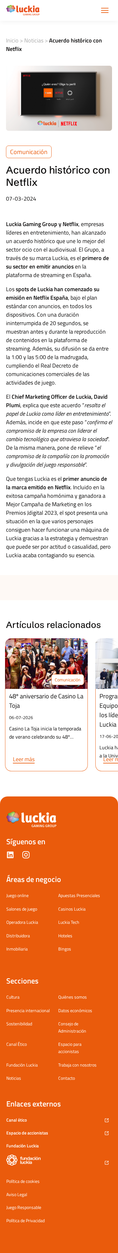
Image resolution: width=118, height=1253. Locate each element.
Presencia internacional (28, 1010)
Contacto (66, 1078)
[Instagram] (26, 856)
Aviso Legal (16, 1194)
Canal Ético (16, 1044)
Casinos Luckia (72, 909)
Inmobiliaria (17, 948)
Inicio (12, 40)
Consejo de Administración (72, 1027)
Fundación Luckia (22, 1065)
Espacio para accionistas (69, 1048)
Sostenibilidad (19, 1023)
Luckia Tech (68, 922)
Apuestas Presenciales (79, 895)
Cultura (13, 997)
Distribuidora (18, 935)
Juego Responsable (23, 1207)
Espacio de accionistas (27, 1132)
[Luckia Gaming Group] (23, 10)
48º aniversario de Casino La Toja (46, 700)
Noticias (33, 40)
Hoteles (65, 935)
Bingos (64, 948)
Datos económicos (75, 1010)
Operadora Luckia (22, 922)
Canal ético (16, 1120)
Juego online (17, 895)
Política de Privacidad (25, 1220)
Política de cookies (23, 1181)
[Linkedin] (10, 856)
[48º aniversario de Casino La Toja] (46, 663)
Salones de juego (21, 909)
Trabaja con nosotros (77, 1065)
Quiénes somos (72, 997)
